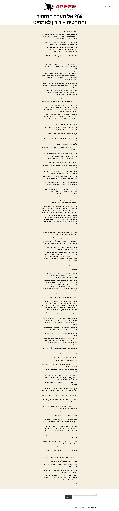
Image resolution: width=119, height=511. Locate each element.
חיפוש (95, 494)
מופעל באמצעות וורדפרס (81, 507)
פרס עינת (90, 507)
